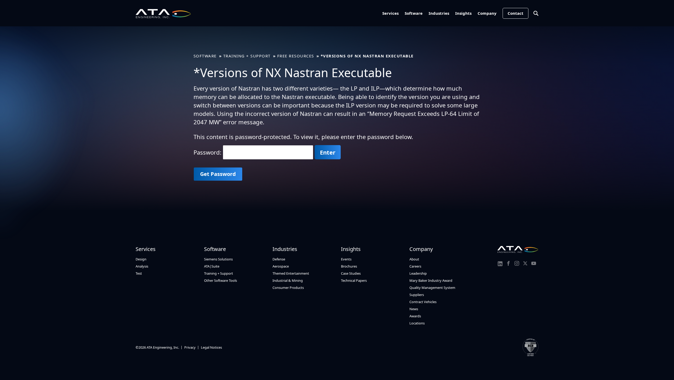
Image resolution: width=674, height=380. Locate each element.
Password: (208, 152)
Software (414, 13)
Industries (439, 13)
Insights (463, 13)
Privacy (190, 347)
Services (390, 13)
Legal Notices (211, 347)
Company (487, 13)
